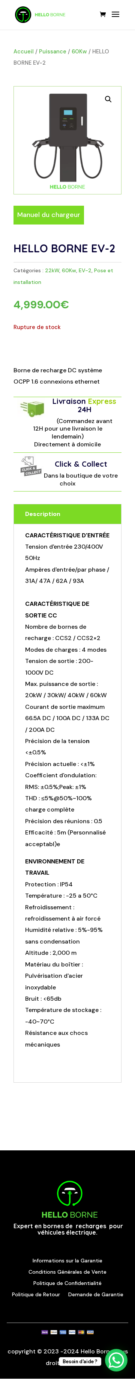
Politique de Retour (36, 1294)
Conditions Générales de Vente (67, 1271)
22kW (52, 270)
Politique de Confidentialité (67, 1283)
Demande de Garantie (95, 1294)
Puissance (52, 51)
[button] (108, 99)
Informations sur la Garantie (67, 1260)
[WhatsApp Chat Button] (116, 1360)
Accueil (24, 51)
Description (42, 514)
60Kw (79, 51)
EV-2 (85, 270)
